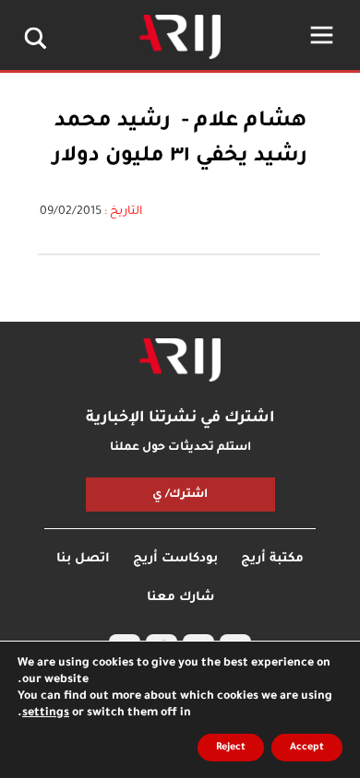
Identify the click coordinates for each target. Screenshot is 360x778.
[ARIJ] (180, 360)
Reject (231, 747)
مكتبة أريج (272, 559)
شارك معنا (180, 598)
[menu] (322, 35)
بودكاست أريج (175, 559)
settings (45, 713)
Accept (307, 747)
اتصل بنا (83, 559)
